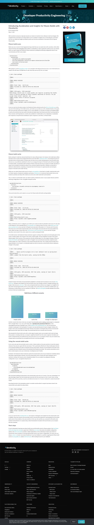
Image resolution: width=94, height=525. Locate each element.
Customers (39, 6)
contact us (14, 435)
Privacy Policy (26, 521)
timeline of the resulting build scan (38, 325)
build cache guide (41, 288)
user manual (36, 430)
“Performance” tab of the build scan (35, 230)
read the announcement (56, 1)
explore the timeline (13, 239)
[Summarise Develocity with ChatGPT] (73, 452)
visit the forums (27, 436)
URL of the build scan (51, 107)
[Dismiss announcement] (87, 1)
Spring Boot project (23, 68)
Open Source (58, 6)
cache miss (21, 285)
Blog (73, 6)
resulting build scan (24, 415)
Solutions (31, 6)
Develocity (36, 173)
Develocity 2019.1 (43, 158)
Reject (73, 521)
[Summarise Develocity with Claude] (75, 452)
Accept (81, 521)
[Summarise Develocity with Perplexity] (78, 452)
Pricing (46, 6)
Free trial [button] (82, 6)
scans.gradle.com (36, 171)
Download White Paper (74, 60)
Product (23, 6)
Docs (52, 6)
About (66, 6)
